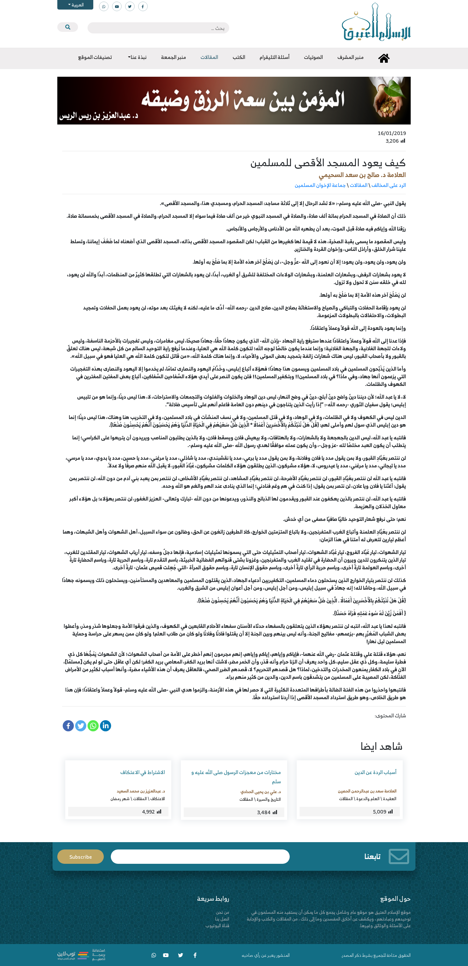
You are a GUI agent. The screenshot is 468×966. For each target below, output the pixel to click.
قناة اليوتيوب (217, 925)
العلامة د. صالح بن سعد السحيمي (362, 174)
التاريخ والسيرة (269, 799)
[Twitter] (80, 725)
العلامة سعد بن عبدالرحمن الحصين (367, 790)
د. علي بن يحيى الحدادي (260, 791)
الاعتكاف (157, 798)
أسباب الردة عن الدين (375, 772)
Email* (200, 854)
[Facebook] (68, 725)
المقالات (358, 185)
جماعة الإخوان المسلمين (320, 185)
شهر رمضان (120, 798)
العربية (77, 5)
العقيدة (389, 798)
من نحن (222, 912)
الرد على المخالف (389, 185)
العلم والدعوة (367, 798)
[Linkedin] (105, 725)
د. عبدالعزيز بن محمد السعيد (141, 790)
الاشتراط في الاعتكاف (142, 772)
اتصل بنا (222, 919)
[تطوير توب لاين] (81, 954)
